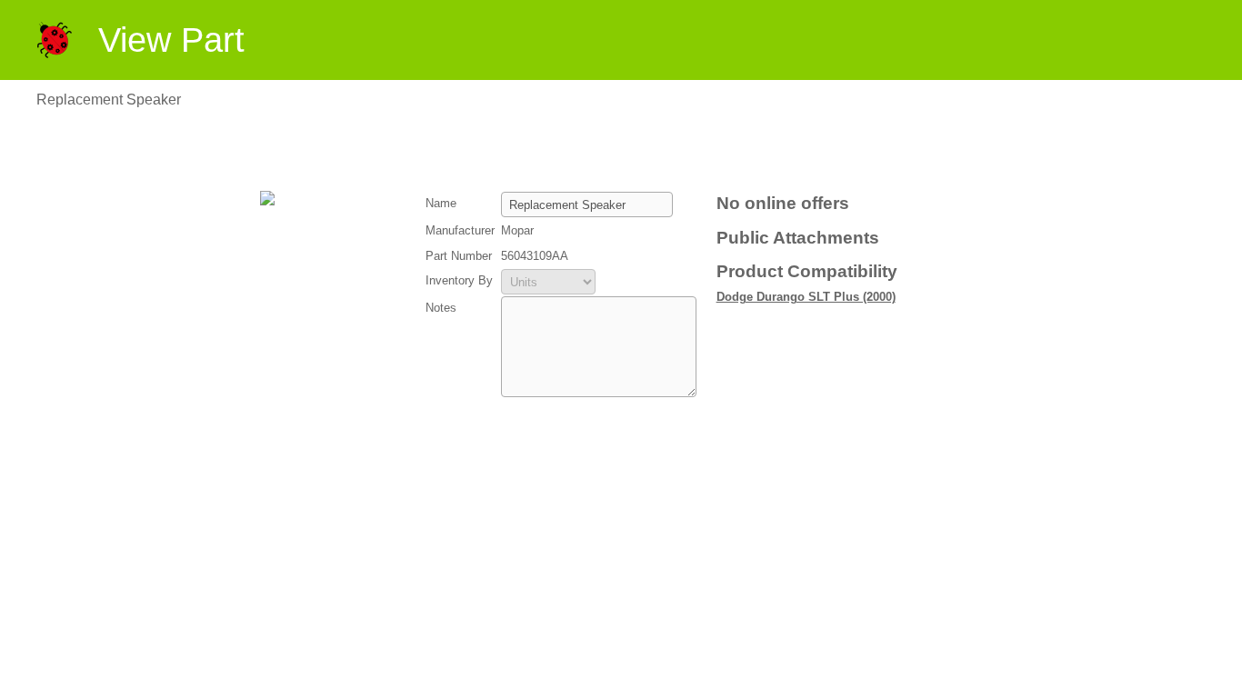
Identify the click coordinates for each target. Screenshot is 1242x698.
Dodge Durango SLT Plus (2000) (806, 297)
